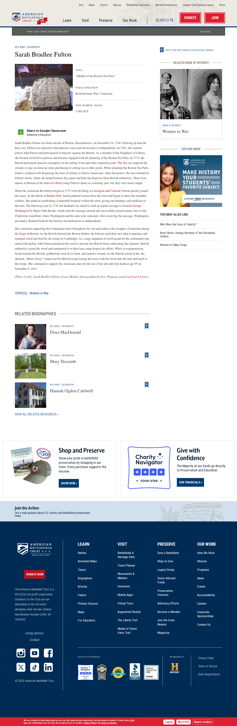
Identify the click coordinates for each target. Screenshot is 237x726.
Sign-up (117, 5)
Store (222, 5)
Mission (202, 561)
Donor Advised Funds (166, 580)
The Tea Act (125, 163)
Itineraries (124, 586)
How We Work (206, 553)
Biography (34, 47)
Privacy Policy (206, 658)
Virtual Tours (125, 603)
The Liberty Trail (130, 620)
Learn (67, 20)
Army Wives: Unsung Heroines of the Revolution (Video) (187, 234)
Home (31, 17)
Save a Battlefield (168, 553)
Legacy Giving (169, 570)
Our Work (130, 20)
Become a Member (168, 612)
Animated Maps (87, 561)
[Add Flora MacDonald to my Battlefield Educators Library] (146, 326)
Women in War (39, 293)
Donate (190, 18)
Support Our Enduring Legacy (198, 5)
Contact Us (204, 624)
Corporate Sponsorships (205, 614)
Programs (203, 570)
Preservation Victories (165, 593)
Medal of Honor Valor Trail (129, 631)
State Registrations (209, 674)
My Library (205, 31)
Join (214, 18)
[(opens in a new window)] (20, 653)
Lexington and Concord (106, 191)
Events (104, 5)
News (92, 5)
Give (81, 5)
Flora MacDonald (65, 332)
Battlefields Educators (138, 5)
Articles (82, 586)
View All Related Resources (35, 414)
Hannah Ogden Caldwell (71, 391)
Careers (201, 603)
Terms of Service (207, 666)
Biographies (85, 578)
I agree (169, 722)
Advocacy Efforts (168, 603)
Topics (82, 570)
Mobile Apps (125, 595)
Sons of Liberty (53, 183)
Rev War (20, 47)
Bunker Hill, (54, 196)
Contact (34, 640)
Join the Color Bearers (166, 622)
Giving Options (34, 633)
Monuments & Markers (126, 576)
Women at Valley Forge (173, 245)
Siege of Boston (28, 234)
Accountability (206, 595)
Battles (82, 553)
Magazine (163, 633)
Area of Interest (171, 125)
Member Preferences (167, 5)
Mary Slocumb (63, 361)
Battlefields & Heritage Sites (126, 555)
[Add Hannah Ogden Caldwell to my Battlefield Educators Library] (146, 384)
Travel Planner (126, 565)
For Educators (86, 620)
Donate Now (34, 574)
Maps (81, 612)
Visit (85, 20)
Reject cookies (203, 722)
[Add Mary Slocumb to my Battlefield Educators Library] (146, 355)
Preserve (106, 20)
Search (162, 20)
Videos (82, 595)
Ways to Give (165, 561)
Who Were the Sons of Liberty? (178, 224)
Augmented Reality (129, 612)
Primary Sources (88, 603)
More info (183, 722)
